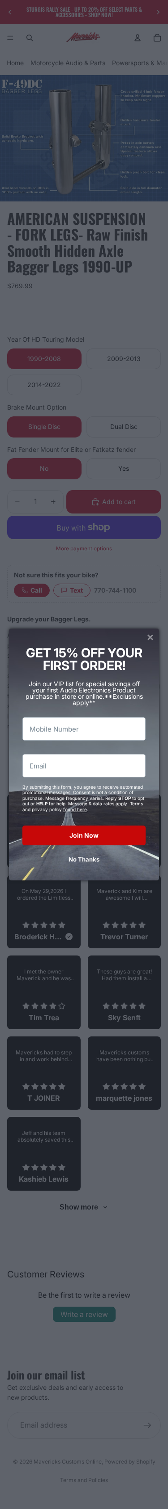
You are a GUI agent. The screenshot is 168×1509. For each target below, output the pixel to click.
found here (75, 809)
